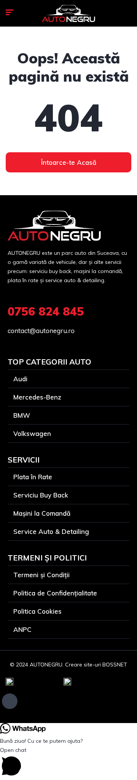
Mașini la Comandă (41, 513)
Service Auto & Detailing (51, 531)
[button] (68, 762)
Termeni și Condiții (41, 575)
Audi (20, 379)
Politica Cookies (37, 611)
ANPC (22, 629)
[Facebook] (10, 701)
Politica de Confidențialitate (55, 593)
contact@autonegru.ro (41, 331)
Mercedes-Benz (37, 397)
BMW (21, 415)
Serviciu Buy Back (40, 495)
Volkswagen (32, 433)
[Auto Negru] (68, 13)
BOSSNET (114, 664)
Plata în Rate (32, 477)
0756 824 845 (46, 311)
